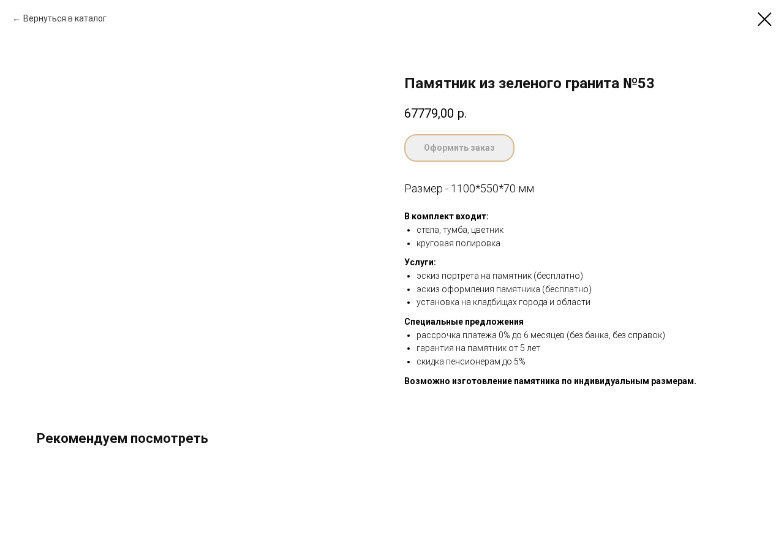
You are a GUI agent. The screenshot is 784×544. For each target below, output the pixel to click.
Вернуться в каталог (65, 18)
